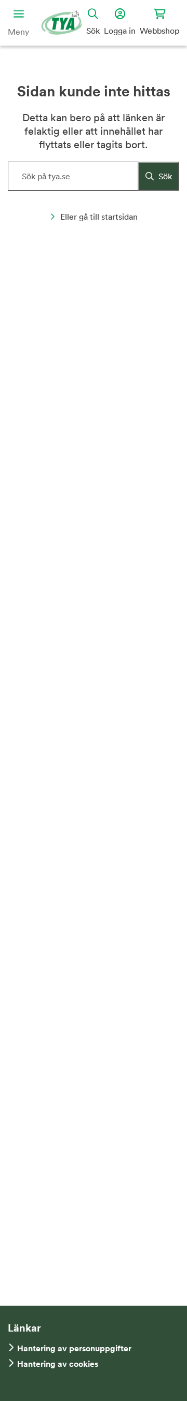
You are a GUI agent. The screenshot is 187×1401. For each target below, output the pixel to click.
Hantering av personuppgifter (74, 1348)
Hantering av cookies (57, 1364)
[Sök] (158, 176)
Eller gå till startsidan (99, 216)
